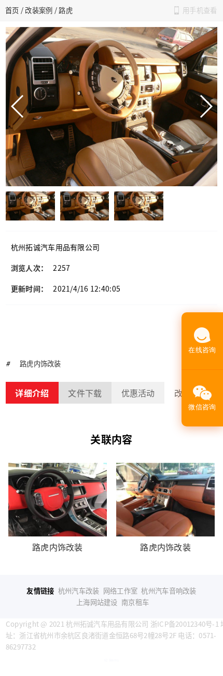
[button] (206, 106)
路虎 (66, 10)
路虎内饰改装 (40, 363)
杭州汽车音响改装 (168, 591)
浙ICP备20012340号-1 (184, 624)
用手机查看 (200, 10)
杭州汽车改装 (79, 591)
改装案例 (38, 10)
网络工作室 (120, 591)
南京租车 (135, 602)
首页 (12, 10)
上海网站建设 (97, 602)
